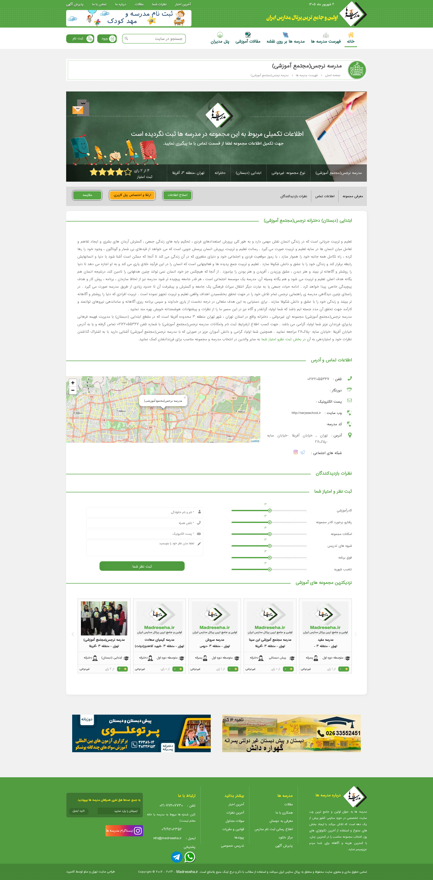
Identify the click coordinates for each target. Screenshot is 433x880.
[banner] (128, 18)
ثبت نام (78, 38)
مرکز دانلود (285, 837)
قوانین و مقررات (233, 829)
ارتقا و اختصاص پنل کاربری (132, 195)
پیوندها (239, 837)
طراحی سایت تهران (103, 871)
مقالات (139, 4)
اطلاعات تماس (324, 196)
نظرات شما (159, 4)
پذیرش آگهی (74, 4)
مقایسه (87, 195)
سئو (86, 871)
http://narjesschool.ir (306, 413)
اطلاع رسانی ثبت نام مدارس (274, 829)
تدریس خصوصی (232, 846)
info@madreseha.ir (167, 838)
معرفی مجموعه (353, 196)
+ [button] (72, 383)
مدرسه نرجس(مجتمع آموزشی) (104, 640)
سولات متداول (235, 821)
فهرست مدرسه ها (306, 75)
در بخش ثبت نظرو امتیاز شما (283, 339)
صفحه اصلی (333, 75)
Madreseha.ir (187, 872)
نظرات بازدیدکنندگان (293, 196)
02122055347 (318, 379)
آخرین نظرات (235, 813)
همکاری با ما (284, 813)
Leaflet (255, 441)
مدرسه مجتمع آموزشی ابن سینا (270, 640)
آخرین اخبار (183, 4)
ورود (104, 38)
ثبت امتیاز (144, 177)
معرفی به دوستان (281, 821)
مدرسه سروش (214, 640)
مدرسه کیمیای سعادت (159, 640)
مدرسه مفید (325, 640)
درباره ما (120, 4)
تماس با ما (99, 4)
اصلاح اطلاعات (177, 195)
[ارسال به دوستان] (80, 107)
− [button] (72, 390)
